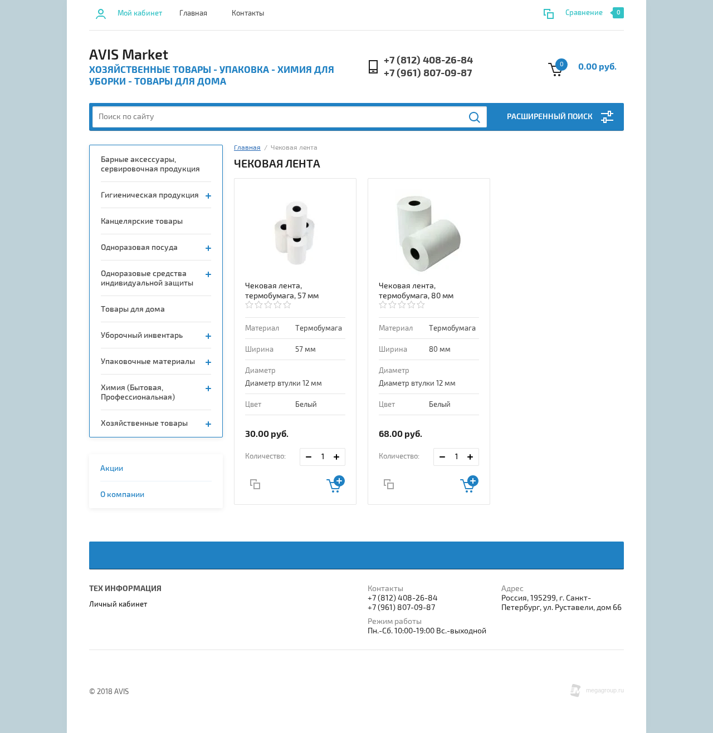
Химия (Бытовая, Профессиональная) (138, 392)
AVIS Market (128, 55)
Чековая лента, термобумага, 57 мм (282, 291)
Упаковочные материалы (148, 361)
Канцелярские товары (142, 221)
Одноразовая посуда (139, 247)
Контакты (248, 13)
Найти (475, 117)
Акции (111, 468)
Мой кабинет (140, 13)
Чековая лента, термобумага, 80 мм (416, 291)
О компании (122, 494)
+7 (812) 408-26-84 (428, 60)
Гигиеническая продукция (150, 195)
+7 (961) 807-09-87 (428, 73)
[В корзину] (335, 484)
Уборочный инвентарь (142, 335)
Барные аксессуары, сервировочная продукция (150, 164)
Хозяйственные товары (144, 423)
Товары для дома (133, 309)
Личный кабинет (118, 604)
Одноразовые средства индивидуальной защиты (147, 278)
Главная (193, 13)
